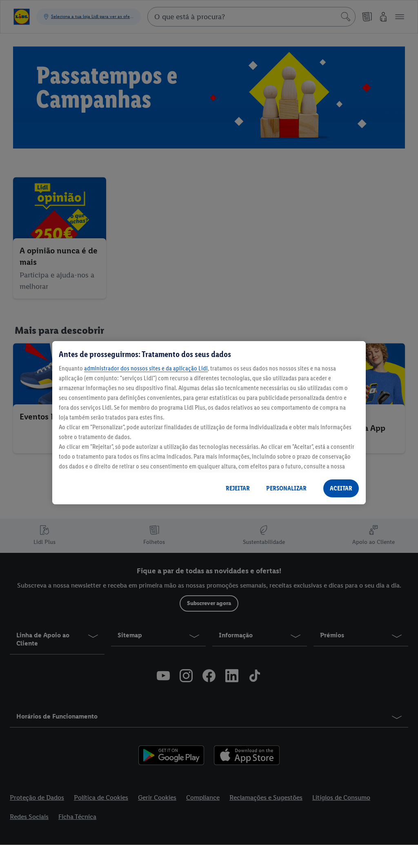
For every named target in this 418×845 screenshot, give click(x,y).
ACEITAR (341, 488)
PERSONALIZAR (286, 488)
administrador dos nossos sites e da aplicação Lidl (146, 368)
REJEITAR (238, 488)
